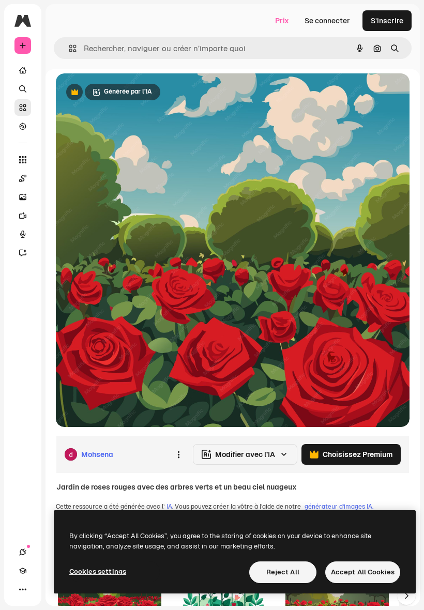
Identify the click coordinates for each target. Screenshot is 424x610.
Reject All (282, 572)
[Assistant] (22, 253)
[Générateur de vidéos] (22, 215)
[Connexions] (22, 552)
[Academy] (22, 570)
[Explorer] (22, 126)
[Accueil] (22, 70)
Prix (282, 20)
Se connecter (327, 20)
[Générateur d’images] (22, 197)
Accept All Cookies (363, 572)
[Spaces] (22, 178)
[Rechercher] (22, 89)
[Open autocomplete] (68, 48)
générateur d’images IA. (339, 506)
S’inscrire (387, 20)
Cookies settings (97, 571)
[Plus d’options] (178, 454)
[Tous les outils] (22, 159)
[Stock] (22, 107)
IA (169, 506)
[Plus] (22, 589)
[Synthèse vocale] (22, 234)
